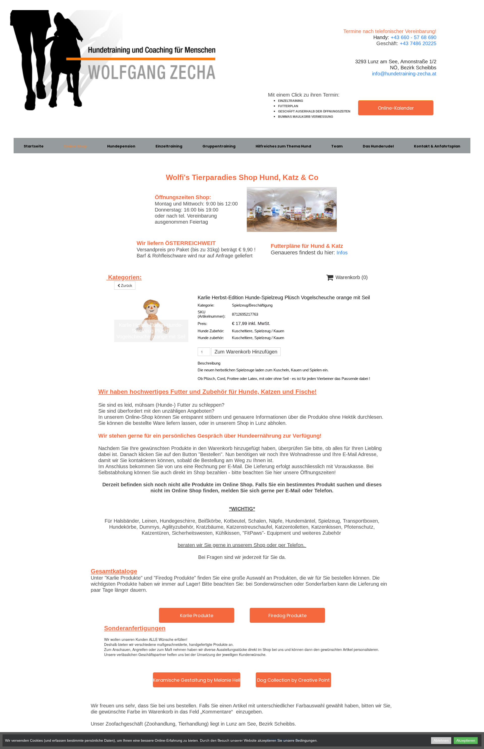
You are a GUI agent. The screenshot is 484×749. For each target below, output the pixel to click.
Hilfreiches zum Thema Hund (283, 146)
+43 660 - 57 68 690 (413, 37)
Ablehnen (441, 740)
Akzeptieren (465, 740)
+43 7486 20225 (418, 43)
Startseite (34, 146)
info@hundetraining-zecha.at (404, 73)
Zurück (126, 285)
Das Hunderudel (378, 146)
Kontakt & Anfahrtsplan (437, 146)
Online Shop (75, 146)
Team (337, 146)
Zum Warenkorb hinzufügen (246, 351)
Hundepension (121, 146)
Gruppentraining (218, 146)
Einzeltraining (169, 146)
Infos (342, 252)
